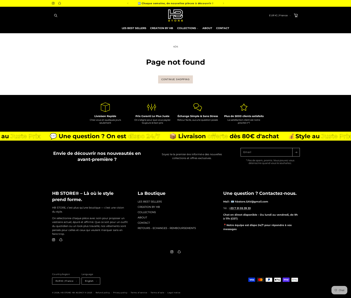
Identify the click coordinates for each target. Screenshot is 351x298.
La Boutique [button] (151, 193)
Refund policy (103, 292)
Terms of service (139, 292)
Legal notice (173, 292)
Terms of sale (157, 292)
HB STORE (66, 292)
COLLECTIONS (147, 212)
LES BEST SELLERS (150, 201)
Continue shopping (175, 79)
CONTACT (144, 222)
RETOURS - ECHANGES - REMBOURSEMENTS (167, 228)
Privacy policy (120, 292)
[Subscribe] (296, 152)
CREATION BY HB (149, 207)
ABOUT (142, 217)
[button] (55, 15)
